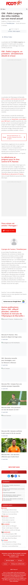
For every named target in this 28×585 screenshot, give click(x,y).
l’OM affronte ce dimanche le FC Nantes (12, 174)
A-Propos (20, 560)
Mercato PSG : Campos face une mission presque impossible (11, 385)
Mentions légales (10, 560)
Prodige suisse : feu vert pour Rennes (9, 513)
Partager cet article (9, 230)
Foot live (10, 553)
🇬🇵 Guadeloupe (6, 532)
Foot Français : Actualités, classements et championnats (11, 486)
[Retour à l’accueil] (14, 3)
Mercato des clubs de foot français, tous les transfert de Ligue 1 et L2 (13, 489)
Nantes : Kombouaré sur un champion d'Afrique (11, 544)
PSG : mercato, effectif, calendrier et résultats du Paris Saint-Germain (13, 499)
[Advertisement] (14, 77)
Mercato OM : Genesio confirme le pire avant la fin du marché (11, 432)
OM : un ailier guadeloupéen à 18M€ (9, 533)
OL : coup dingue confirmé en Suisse (9, 509)
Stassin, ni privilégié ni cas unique (9, 522)
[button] (26, 9)
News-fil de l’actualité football (9, 492)
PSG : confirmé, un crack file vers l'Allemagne (11, 530)
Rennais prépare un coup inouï (8, 519)
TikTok (17, 555)
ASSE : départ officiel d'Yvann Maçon (9, 538)
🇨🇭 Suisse (4, 508)
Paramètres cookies (14, 556)
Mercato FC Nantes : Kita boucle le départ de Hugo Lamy (11, 336)
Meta (8, 555)
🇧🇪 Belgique (5, 516)
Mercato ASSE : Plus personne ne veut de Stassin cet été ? (10, 409)
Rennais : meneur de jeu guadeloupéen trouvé (11, 535)
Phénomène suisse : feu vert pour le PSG (10, 511)
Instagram (13, 555)
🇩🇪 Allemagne (6, 524)
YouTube (22, 555)
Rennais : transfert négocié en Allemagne (10, 527)
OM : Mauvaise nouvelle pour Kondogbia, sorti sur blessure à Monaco (9, 360)
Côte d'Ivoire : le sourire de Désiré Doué (10, 546)
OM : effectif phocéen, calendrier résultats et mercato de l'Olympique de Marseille (12, 496)
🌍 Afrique (5, 540)
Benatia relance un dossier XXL (8, 517)
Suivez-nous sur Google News (12, 301)
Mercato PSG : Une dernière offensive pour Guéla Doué (10, 456)
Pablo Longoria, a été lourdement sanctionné (13, 99)
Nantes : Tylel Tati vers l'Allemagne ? (9, 525)
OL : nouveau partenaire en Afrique (9, 541)
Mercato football (17, 553)
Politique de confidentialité (17, 563)
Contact (5, 563)
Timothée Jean (21, 249)
